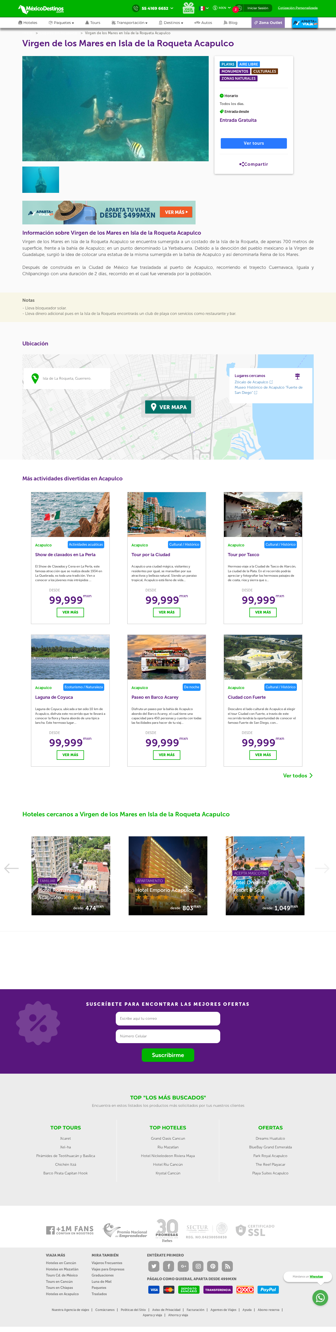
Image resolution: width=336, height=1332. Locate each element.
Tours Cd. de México (62, 1275)
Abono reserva (268, 1309)
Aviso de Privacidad (166, 1309)
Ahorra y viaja (178, 1315)
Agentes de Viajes (223, 1309)
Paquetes (99, 1288)
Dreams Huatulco (270, 1138)
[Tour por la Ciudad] (167, 514)
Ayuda (247, 1309)
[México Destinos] (44, 8)
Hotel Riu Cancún (168, 1164)
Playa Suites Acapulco (270, 1173)
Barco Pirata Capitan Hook (65, 1173)
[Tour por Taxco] (263, 514)
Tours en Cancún (59, 1282)
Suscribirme (168, 1055)
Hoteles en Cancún (61, 1263)
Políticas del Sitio (133, 1309)
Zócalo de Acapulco (252, 382)
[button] (135, 22)
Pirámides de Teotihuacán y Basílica (65, 1156)
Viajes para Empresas (108, 1269)
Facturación (195, 1309)
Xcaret (65, 1138)
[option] (70, 875)
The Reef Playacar (270, 1164)
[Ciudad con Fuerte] (263, 657)
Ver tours (254, 143)
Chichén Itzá (65, 1164)
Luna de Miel (102, 1282)
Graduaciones (103, 1275)
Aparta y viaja (152, 1315)
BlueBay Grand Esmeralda (270, 1147)
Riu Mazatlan (168, 1147)
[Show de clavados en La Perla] (70, 514)
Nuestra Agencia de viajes (70, 1309)
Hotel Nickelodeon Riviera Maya (168, 1156)
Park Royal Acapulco (270, 1156)
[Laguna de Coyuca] (70, 657)
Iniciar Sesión (258, 8)
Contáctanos (104, 1309)
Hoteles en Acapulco (62, 1294)
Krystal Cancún (168, 1173)
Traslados (99, 1294)
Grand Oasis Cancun (168, 1138)
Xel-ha (65, 1147)
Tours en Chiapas (59, 1288)
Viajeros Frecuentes (107, 1263)
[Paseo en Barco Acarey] (167, 657)
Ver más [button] (70, 612)
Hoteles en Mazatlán (62, 1269)
